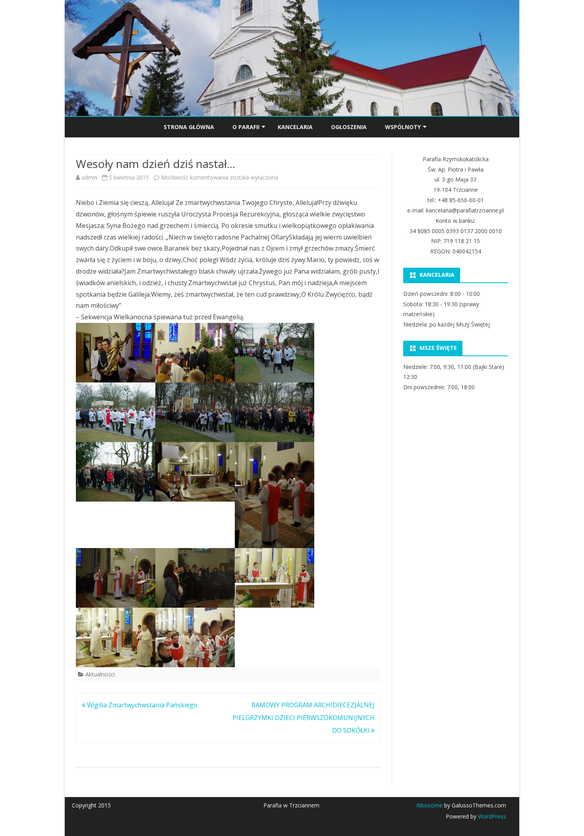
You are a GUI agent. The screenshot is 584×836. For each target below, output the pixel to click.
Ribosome (429, 805)
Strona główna (189, 127)
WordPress (491, 816)
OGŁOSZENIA (349, 127)
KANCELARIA (295, 127)
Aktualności (100, 674)
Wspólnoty (403, 127)
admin (89, 177)
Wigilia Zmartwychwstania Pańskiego (141, 705)
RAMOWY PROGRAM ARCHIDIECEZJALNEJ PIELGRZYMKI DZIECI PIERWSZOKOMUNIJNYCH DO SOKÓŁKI (303, 718)
